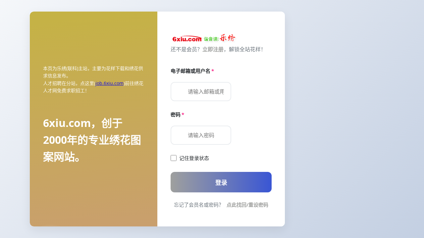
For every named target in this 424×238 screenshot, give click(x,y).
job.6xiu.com (109, 83)
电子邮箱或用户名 (192, 70)
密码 (177, 114)
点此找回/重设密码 (247, 204)
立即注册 (213, 49)
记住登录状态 (194, 158)
